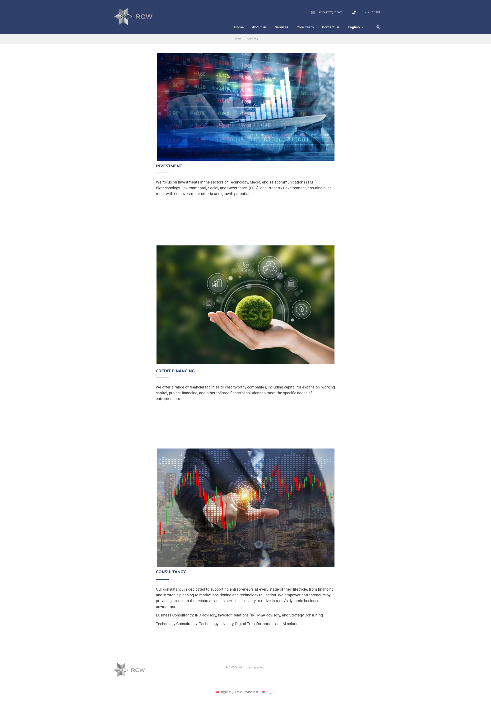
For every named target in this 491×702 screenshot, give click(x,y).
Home (237, 39)
